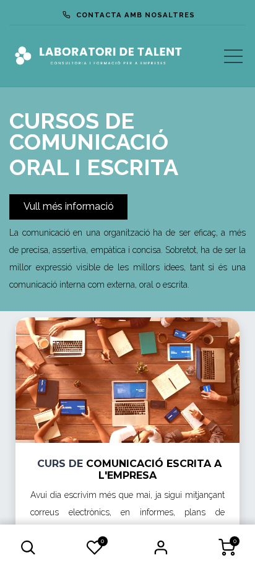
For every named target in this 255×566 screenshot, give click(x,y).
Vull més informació (69, 206)
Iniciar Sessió (160, 547)
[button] (28, 547)
